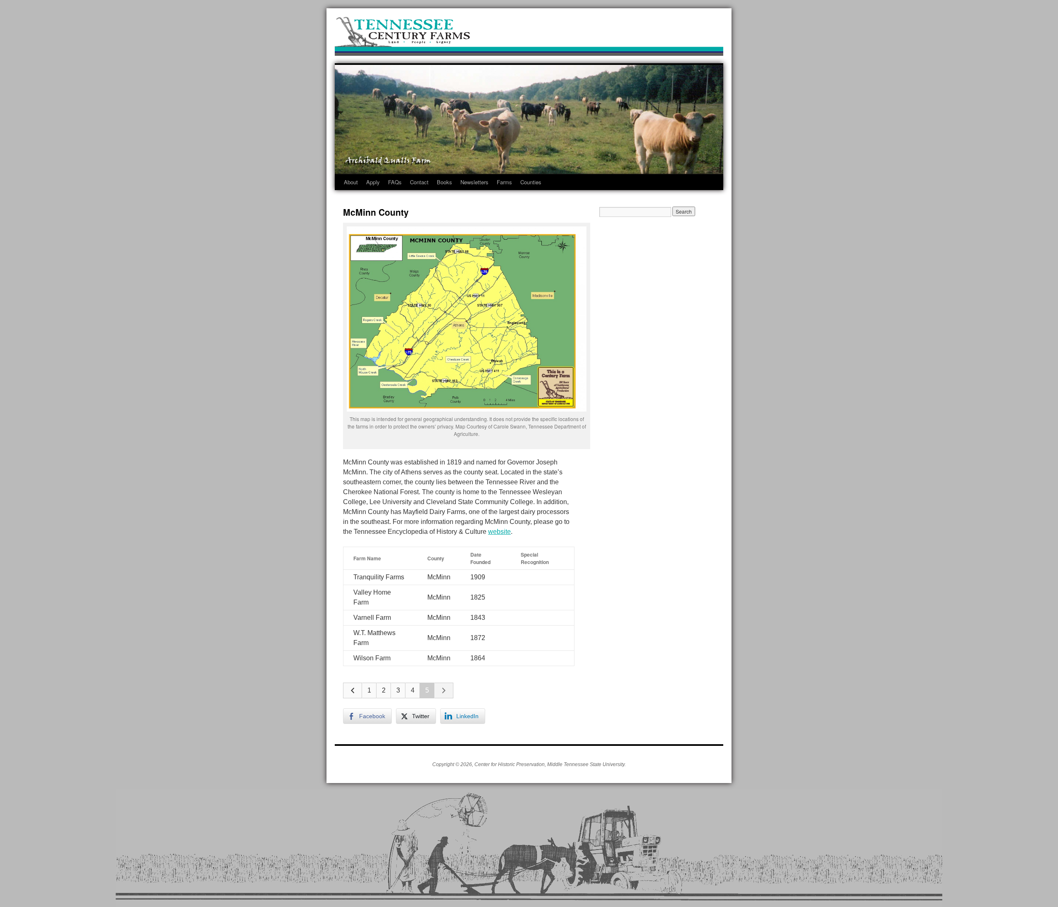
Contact (419, 182)
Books (444, 182)
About (351, 182)
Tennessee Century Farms (529, 34)
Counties (530, 182)
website (499, 531)
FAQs (395, 182)
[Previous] (352, 690)
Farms (504, 182)
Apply (373, 182)
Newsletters (474, 182)
